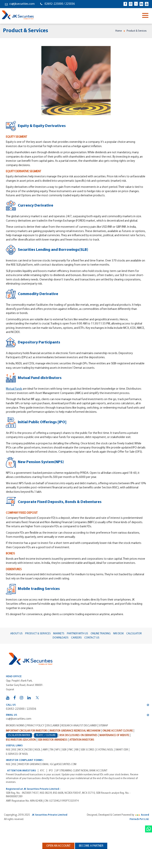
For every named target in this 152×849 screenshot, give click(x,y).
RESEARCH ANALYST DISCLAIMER (79, 725)
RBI (77, 749)
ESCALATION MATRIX (19, 735)
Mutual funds (14, 388)
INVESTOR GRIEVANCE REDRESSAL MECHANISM (75, 731)
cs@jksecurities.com (22, 4)
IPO (51, 770)
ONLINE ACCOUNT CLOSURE (117, 731)
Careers (76, 637)
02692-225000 (54, 4)
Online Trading (101, 633)
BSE (14, 749)
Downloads (60, 637)
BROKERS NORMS (15, 725)
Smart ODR (121, 749)
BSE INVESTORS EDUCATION (21, 740)
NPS (57, 749)
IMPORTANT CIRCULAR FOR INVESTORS (27, 731)
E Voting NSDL (104, 749)
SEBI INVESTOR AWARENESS (52, 740)
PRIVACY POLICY (35, 725)
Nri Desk (118, 633)
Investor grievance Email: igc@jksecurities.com (47, 764)
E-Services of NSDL (17, 754)
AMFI (45, 749)
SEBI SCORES (87, 749)
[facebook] (125, 4)
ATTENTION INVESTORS (21, 770)
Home (118, 31)
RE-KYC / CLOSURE (46, 735)
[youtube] (146, 4)
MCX (20, 749)
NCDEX (29, 749)
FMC (70, 749)
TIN (51, 749)
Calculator (134, 633)
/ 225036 (69, 4)
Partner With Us (77, 633)
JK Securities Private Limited (49, 815)
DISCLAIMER (52, 725)
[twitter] (136, 4)
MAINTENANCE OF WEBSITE (114, 735)
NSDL (38, 749)
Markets (58, 633)
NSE (8, 749)
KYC (42, 770)
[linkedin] (141, 4)
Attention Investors (81, 740)
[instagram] (130, 4)
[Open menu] (146, 16)
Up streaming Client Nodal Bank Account (81, 770)
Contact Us (91, 637)
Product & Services (137, 31)
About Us (16, 633)
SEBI (64, 749)
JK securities (18, 15)
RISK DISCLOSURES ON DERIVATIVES (79, 735)
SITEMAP (103, 725)
